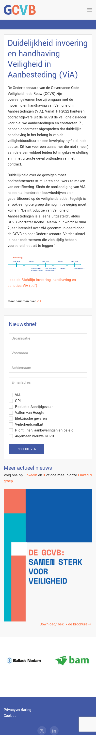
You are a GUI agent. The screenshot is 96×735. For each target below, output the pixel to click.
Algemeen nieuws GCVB (34, 436)
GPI (17, 401)
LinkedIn (30, 475)
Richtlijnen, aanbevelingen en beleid (43, 430)
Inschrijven (26, 449)
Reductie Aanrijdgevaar (33, 406)
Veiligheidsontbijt (28, 424)
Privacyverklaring (17, 709)
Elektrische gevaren (30, 418)
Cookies (10, 715)
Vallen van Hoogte (29, 412)
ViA (39, 301)
